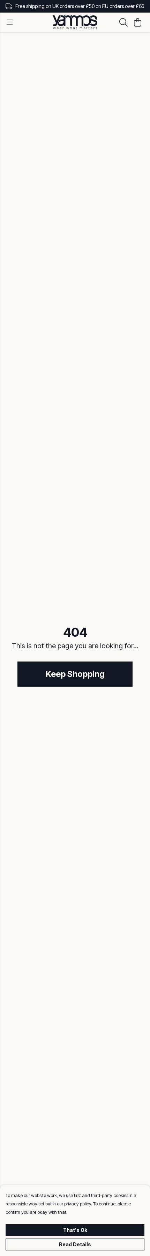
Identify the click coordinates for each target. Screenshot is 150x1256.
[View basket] (137, 22)
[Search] (123, 22)
